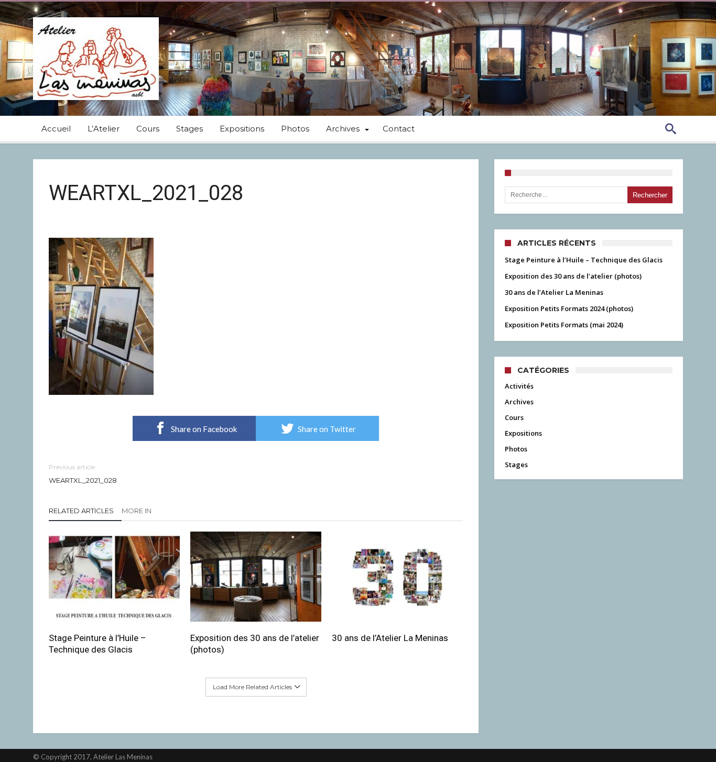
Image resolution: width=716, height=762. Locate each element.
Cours (514, 417)
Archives (519, 401)
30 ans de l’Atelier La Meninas (390, 638)
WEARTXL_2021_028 (83, 473)
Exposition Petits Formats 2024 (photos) (569, 308)
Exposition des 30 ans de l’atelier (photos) (254, 644)
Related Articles (81, 510)
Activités (519, 386)
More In (137, 510)
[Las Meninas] (96, 17)
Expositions (523, 433)
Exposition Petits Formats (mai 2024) (564, 324)
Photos (516, 449)
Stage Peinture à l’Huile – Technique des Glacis (97, 644)
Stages (516, 464)
